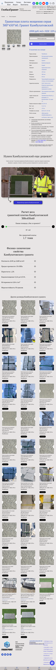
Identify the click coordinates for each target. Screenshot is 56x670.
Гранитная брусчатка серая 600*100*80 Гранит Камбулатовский (27, 345)
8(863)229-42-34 (39, 11)
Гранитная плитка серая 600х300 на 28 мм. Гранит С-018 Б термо (9, 626)
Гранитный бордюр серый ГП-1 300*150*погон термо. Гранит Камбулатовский (28, 595)
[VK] (47, 3)
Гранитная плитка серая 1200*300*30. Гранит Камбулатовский (26, 568)
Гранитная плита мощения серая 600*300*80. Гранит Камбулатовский (8, 401)
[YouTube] (43, 3)
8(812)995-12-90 (36, 7)
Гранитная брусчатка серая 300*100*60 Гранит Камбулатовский (8, 457)
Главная (3, 16)
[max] (52, 663)
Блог (16, 641)
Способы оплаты (19, 643)
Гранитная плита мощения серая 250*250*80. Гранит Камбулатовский (8, 373)
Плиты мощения (12, 16)
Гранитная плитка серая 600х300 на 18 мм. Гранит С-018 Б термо (28, 626)
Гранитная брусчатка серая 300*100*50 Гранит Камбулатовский (8, 512)
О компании (18, 649)
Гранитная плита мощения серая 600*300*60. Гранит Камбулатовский (8, 484)
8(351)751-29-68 (43, 9)
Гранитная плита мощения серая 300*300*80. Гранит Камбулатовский (45, 373)
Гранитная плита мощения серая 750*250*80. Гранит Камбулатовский (27, 373)
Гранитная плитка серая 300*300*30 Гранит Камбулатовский (7, 540)
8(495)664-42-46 (36, 6)
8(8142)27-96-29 (39, 13)
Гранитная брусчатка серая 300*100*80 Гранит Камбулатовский (8, 345)
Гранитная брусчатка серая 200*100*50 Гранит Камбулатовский (45, 484)
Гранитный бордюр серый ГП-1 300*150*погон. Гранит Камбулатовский (9, 595)
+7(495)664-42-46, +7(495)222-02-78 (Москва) (48, 643)
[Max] (33, 3)
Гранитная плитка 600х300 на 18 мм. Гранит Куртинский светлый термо (46, 595)
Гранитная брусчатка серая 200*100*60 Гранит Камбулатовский (45, 429)
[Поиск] (50, 3)
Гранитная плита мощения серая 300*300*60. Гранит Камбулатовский (27, 457)
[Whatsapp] (37, 3)
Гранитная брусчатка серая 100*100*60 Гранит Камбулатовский (27, 429)
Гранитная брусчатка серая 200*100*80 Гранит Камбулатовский (45, 318)
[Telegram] (40, 3)
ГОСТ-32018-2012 (42, 140)
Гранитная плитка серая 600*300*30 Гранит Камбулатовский (26, 540)
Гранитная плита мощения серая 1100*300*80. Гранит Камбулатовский (27, 401)
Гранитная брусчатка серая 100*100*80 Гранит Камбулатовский (27, 318)
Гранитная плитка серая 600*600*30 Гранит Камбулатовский (44, 540)
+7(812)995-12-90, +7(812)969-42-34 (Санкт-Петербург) (48, 649)
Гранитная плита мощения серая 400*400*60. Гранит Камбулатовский (45, 457)
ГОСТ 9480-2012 (39, 142)
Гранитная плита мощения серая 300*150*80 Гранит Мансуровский (45, 401)
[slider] (6, 226)
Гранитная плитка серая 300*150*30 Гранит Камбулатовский (44, 512)
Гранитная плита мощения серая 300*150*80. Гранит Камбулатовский (45, 345)
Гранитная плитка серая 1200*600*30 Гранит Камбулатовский (44, 568)
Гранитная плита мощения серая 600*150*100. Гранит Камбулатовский (8, 318)
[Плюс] (53, 226)
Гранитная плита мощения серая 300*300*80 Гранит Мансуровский (8, 429)
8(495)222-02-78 (43, 6)
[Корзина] (53, 3)
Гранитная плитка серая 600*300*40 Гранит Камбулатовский (26, 512)
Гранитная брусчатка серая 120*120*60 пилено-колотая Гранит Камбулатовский (27, 484)
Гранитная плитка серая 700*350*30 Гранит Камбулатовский (7, 568)
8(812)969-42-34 (43, 7)
